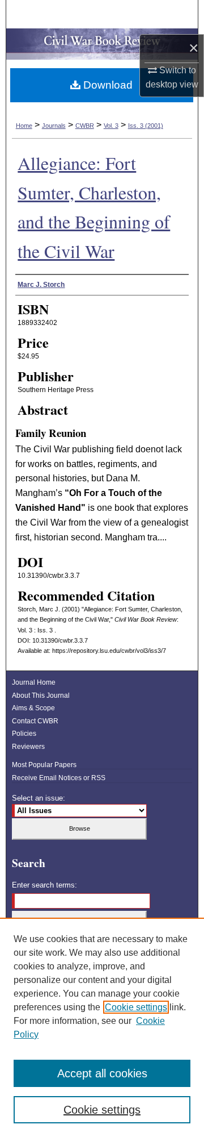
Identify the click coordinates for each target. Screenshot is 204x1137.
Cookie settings (136, 1007)
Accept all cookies (102, 1073)
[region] (102, 1027)
